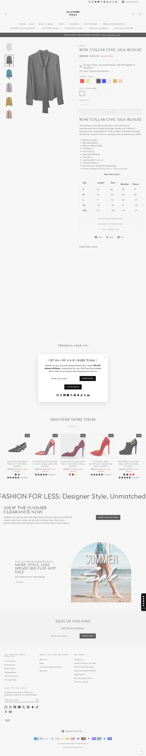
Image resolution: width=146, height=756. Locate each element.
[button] (143, 602)
